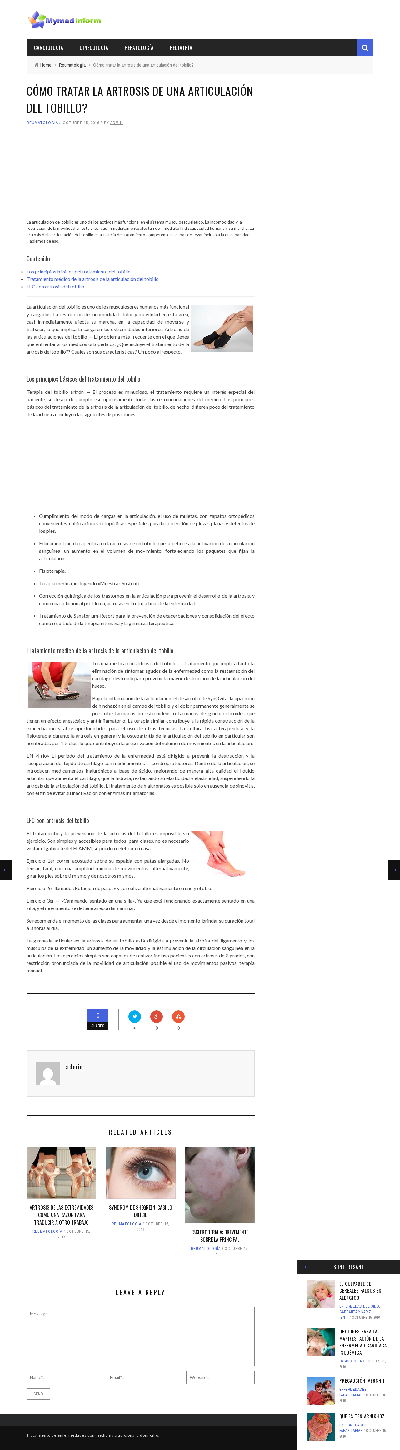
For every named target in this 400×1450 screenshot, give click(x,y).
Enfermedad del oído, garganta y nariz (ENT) (359, 1312)
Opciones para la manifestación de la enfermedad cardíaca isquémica (363, 1342)
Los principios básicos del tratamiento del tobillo (79, 271)
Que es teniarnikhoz (362, 1416)
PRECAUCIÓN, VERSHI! (361, 1380)
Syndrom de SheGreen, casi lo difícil (140, 1211)
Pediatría (181, 47)
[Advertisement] (141, 175)
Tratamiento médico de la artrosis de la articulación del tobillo (93, 279)
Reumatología (42, 122)
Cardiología (48, 47)
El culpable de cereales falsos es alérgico (360, 1290)
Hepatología (139, 47)
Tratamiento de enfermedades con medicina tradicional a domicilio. (93, 1435)
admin (116, 122)
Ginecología (94, 47)
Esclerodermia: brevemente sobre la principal (219, 1235)
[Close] (304, 1267)
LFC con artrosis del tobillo (55, 286)
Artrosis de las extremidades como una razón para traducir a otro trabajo (61, 1215)
